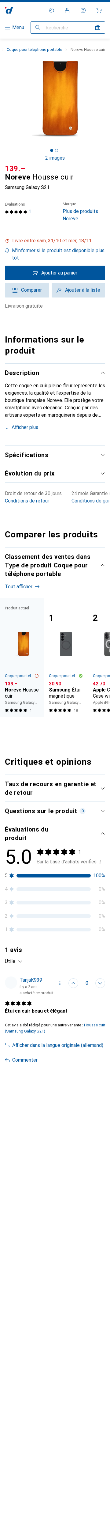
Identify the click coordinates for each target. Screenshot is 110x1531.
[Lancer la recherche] (38, 27)
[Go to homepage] (9, 10)
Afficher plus (25, 427)
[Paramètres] (51, 10)
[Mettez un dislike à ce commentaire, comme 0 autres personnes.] (100, 983)
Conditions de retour (27, 501)
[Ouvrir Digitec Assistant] (83, 10)
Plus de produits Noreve (80, 212)
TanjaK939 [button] (31, 980)
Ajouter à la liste (82, 290)
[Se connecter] (67, 10)
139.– (15, 168)
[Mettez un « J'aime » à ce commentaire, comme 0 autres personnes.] (73, 983)
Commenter (25, 1060)
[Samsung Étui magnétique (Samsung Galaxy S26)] (66, 657)
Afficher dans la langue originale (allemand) (57, 1045)
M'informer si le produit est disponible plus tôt (58, 254)
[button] (55, 240)
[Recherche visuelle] (97, 27)
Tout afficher (18, 586)
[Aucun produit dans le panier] (99, 10)
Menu (18, 27)
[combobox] (14, 961)
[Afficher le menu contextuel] (60, 983)
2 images (55, 158)
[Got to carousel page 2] (56, 150)
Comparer (31, 290)
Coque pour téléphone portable (34, 49)
